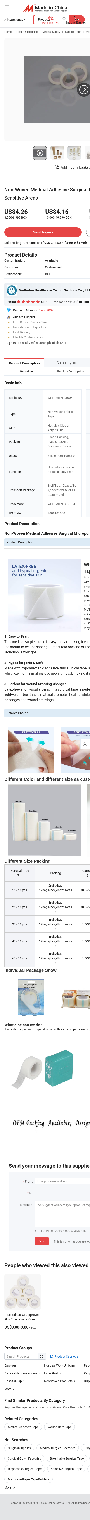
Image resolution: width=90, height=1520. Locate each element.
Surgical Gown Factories (24, 1458)
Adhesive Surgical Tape (66, 1469)
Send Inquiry (43, 232)
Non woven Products (58, 1381)
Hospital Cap (13, 1381)
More (8, 1487)
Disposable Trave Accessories (24, 1373)
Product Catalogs (66, 1356)
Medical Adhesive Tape (23, 1427)
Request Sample (76, 242)
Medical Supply (51, 31)
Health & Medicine (27, 31)
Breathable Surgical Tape (67, 1458)
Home (8, 31)
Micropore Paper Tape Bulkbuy (28, 1479)
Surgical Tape (73, 31)
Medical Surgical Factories (57, 1448)
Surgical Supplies (19, 1448)
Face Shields (52, 1373)
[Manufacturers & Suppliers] (45, 7)
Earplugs (10, 1365)
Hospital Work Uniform (59, 1365)
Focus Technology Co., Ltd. (55, 1502)
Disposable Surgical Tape (25, 1469)
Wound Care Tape (59, 1427)
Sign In (11, 343)
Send (41, 1241)
